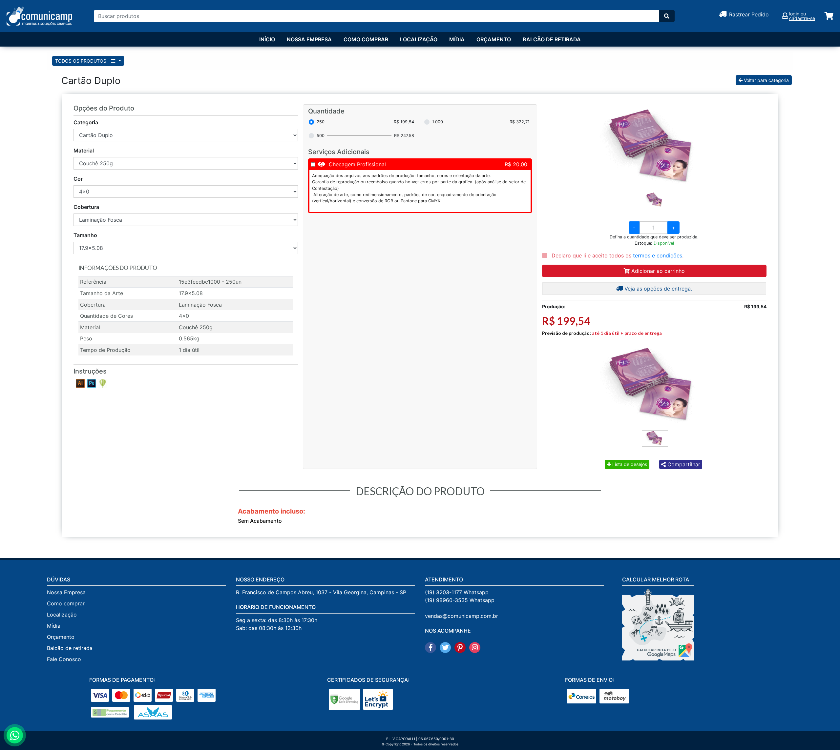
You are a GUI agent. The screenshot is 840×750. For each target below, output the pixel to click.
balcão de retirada (552, 39)
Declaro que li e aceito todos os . (616, 255)
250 (321, 121)
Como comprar (366, 39)
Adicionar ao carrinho (657, 271)
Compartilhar (683, 464)
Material (84, 150)
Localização (418, 39)
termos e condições (657, 255)
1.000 (437, 121)
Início (267, 39)
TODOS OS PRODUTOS (81, 61)
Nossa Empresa (309, 39)
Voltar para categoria (766, 80)
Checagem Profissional (357, 164)
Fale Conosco (64, 659)
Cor (78, 178)
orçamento (493, 39)
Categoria (86, 122)
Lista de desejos (629, 464)
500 (321, 135)
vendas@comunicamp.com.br (461, 616)
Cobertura (86, 207)
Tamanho (85, 235)
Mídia (457, 39)
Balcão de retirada (70, 648)
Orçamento (60, 637)
